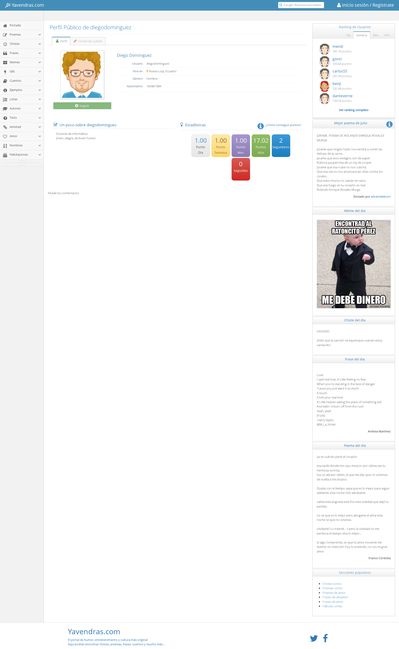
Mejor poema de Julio (350, 123)
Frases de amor (333, 602)
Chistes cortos (332, 584)
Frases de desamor (335, 597)
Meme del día (355, 210)
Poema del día (355, 445)
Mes (375, 35)
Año (387, 35)
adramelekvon (381, 196)
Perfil (63, 41)
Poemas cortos (333, 588)
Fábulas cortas (332, 606)
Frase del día (355, 359)
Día (348, 35)
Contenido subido (90, 41)
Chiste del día (355, 320)
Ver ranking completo (354, 110)
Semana (361, 35)
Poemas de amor (334, 593)
